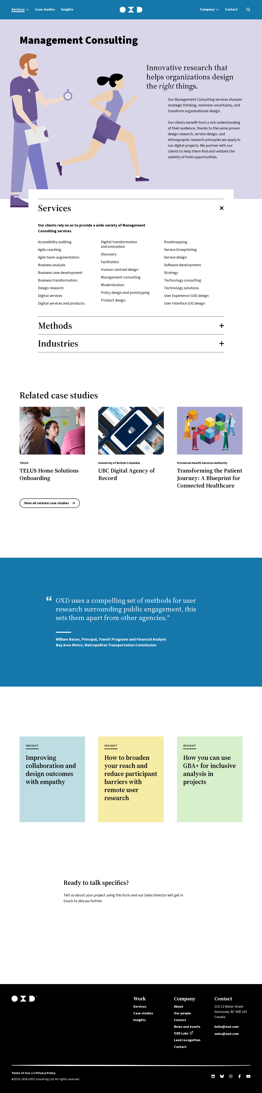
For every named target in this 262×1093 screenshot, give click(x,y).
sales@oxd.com (226, 1033)
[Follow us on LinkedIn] (213, 1076)
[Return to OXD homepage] (70, 999)
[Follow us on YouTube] (248, 1076)
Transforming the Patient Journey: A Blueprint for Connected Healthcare (209, 478)
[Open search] (248, 10)
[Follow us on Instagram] (230, 1076)
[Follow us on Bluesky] (222, 1076)
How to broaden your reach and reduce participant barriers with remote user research (130, 777)
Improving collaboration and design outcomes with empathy (51, 769)
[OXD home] (131, 10)
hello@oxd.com (226, 1026)
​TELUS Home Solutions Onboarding (49, 474)
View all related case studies (46, 503)
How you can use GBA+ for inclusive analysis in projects (209, 769)
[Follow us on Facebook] (239, 1076)
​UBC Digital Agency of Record (126, 474)
